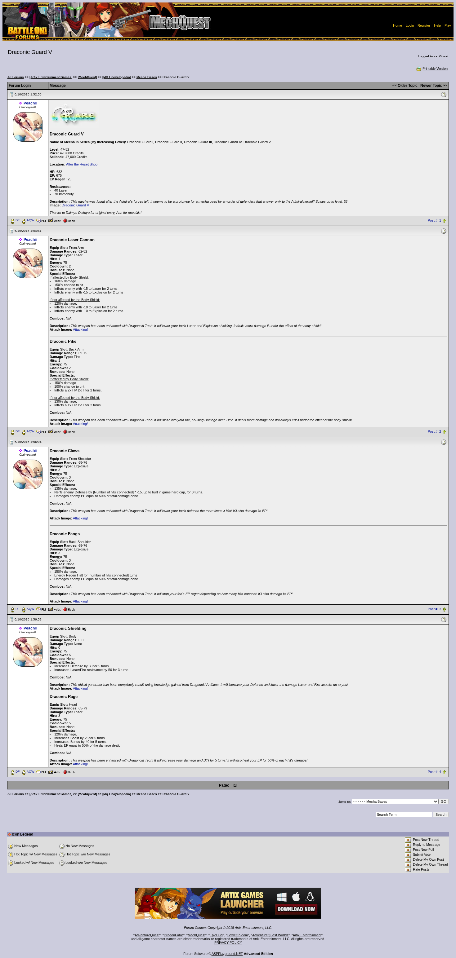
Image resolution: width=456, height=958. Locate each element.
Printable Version (435, 68)
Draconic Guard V (75, 205)
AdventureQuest (147, 935)
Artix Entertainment (307, 935)
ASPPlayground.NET (227, 954)
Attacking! (80, 329)
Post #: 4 (434, 772)
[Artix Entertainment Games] (50, 77)
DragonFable (173, 935)
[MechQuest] (87, 77)
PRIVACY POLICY (228, 942)
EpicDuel (216, 935)
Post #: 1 (434, 220)
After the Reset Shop (81, 164)
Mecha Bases (146, 77)
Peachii (30, 103)
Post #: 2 (434, 431)
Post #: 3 (434, 609)
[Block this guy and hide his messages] (68, 220)
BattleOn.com (237, 935)
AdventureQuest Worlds (270, 935)
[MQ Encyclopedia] (116, 77)
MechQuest (196, 935)
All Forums (15, 77)
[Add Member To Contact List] (54, 220)
